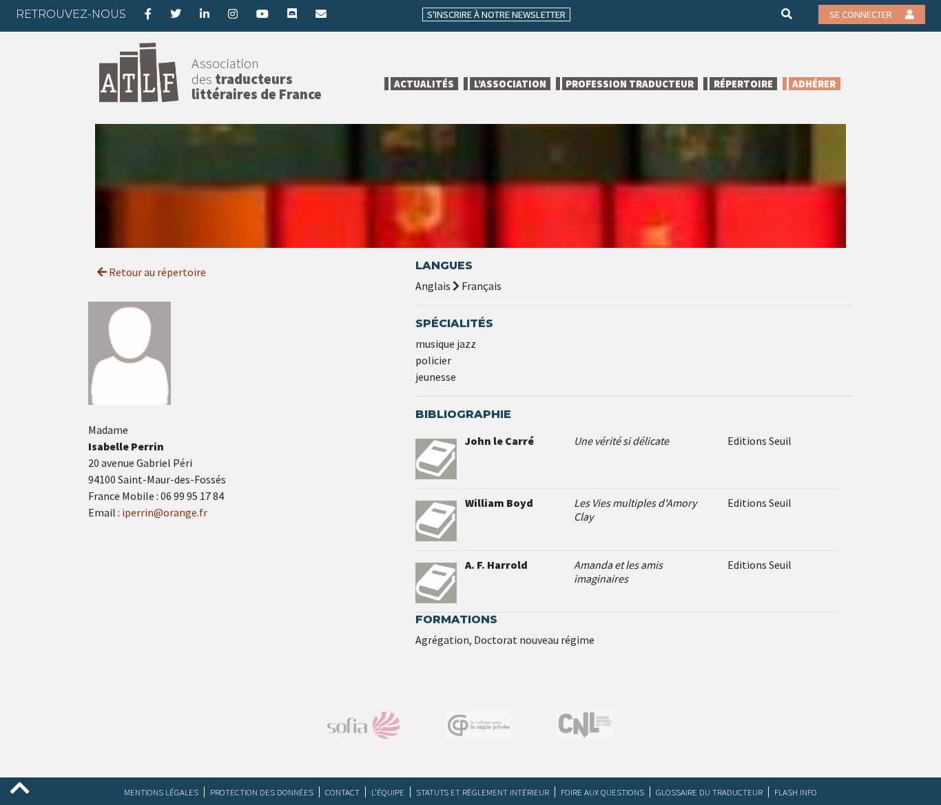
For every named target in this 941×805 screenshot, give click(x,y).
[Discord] (292, 14)
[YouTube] (262, 14)
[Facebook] (148, 14)
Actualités (424, 83)
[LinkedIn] (204, 14)
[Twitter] (175, 14)
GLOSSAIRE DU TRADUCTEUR (709, 791)
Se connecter (861, 14)
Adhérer (814, 83)
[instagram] (233, 14)
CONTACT (342, 791)
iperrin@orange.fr (164, 512)
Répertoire (743, 83)
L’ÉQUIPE (387, 791)
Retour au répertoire (156, 272)
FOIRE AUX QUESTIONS (602, 791)
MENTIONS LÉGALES (161, 791)
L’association (510, 83)
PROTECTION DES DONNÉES (261, 791)
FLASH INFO (795, 791)
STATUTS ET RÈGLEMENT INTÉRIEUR (482, 791)
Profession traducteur (630, 83)
